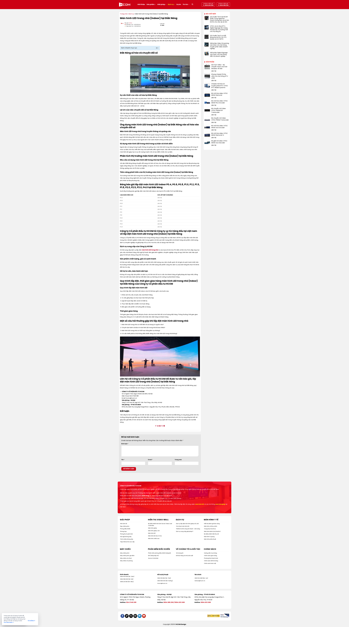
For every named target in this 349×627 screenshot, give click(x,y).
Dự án (178, 4)
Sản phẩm (151, 4)
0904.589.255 (168, 602)
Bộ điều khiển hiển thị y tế (211, 534)
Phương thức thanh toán (211, 558)
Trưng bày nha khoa (210, 528)
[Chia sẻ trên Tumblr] (162, 426)
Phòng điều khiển (125, 528)
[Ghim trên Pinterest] (160, 426)
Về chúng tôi (179, 553)
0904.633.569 (180, 602)
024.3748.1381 (131, 602)
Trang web (178, 459)
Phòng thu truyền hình (126, 534)
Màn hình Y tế (211, 520)
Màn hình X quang (209, 536)
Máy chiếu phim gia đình (127, 555)
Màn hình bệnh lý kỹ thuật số (212, 531)
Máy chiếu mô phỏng (126, 560)
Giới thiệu (141, 4)
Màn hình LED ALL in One (155, 536)
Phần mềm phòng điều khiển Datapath (159, 553)
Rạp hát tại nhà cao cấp (127, 541)
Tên (123, 459)
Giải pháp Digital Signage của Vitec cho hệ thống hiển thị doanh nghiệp (219, 54)
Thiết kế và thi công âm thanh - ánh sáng (188, 528)
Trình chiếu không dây (126, 539)
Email (150, 459)
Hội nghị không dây (125, 536)
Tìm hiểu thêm (9, 622)
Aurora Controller (153, 558)
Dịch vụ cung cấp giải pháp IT (184, 531)
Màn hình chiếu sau (153, 538)
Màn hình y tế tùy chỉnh (210, 526)
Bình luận (124, 444)
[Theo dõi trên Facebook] (122, 616)
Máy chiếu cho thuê (126, 558)
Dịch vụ (171, 4)
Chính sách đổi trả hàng (211, 560)
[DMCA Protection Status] (213, 616)
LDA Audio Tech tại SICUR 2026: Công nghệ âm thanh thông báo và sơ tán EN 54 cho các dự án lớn (219, 19)
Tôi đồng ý (31, 620)
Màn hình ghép (152, 528)
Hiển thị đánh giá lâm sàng (212, 523)
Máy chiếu (125, 549)
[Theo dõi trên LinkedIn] (140, 616)
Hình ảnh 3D (123, 523)
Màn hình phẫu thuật (210, 539)
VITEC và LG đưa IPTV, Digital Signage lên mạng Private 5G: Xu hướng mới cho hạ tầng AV (219, 28)
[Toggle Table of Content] (156, 48)
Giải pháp (161, 4)
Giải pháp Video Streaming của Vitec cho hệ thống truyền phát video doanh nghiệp (219, 46)
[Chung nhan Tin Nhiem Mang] (224, 616)
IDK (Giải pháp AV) (153, 555)
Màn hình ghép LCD (154, 530)
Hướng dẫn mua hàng (210, 553)
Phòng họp (123, 531)
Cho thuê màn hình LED (182, 526)
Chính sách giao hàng (210, 555)
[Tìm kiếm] (192, 4)
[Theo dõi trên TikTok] (127, 616)
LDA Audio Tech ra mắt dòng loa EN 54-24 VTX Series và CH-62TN (218, 37)
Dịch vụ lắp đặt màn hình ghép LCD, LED (187, 523)
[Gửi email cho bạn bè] (158, 426)
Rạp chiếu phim (124, 526)
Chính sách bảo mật (210, 563)
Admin (130, 23)
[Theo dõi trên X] (131, 616)
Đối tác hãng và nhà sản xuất (184, 555)
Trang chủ (123, 14)
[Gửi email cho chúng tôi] (135, 616)
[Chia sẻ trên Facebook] (156, 426)
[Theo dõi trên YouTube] (144, 616)
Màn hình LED (152, 533)
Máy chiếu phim (124, 553)
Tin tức (185, 4)
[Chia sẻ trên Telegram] (164, 426)
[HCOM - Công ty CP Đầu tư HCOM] (124, 5)
